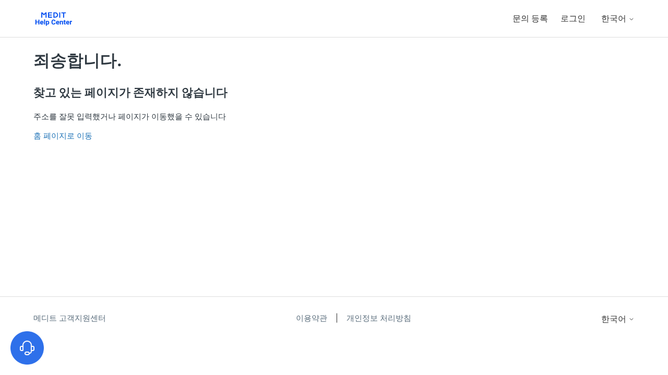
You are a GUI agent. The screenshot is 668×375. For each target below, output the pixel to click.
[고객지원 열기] (27, 348)
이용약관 (312, 318)
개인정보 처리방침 (379, 318)
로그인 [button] (573, 18)
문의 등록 (530, 18)
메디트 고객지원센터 (69, 318)
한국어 (614, 18)
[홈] (53, 18)
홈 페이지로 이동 (62, 136)
